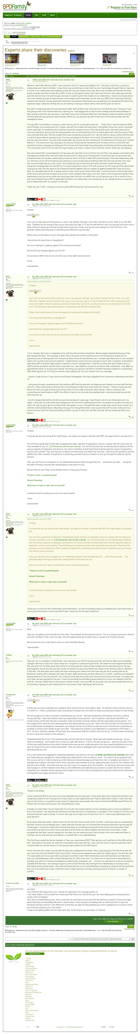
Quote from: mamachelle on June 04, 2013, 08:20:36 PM (39, 281)
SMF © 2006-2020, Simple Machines (75, 1027)
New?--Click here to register (51, 36)
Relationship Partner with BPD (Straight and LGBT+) (31, 68)
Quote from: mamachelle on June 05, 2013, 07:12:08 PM (39, 519)
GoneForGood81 (12, 883)
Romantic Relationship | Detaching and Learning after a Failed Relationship (72, 68)
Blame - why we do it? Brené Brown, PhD (42, 65)
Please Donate (23, 36)
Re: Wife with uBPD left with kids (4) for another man (54, 204)
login (22, 23)
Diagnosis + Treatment (13, 15)
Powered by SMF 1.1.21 (62, 1027)
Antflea (9, 655)
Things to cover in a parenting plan (42, 475)
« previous (125, 72)
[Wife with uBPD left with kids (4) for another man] (6, 103)
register (28, 23)
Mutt (8, 79)
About (52, 15)
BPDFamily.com (9, 68)
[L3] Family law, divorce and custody (65, 446)
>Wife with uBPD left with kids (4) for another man (115, 68)
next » (132, 72)
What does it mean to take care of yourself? (46, 485)
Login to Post (35, 36)
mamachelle (10, 204)
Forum (28, 15)
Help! (7, 36)
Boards (14, 36)
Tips (36, 15)
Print (131, 74)
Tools (44, 15)
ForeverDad (10, 694)
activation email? (21, 25)
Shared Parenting (35, 480)
